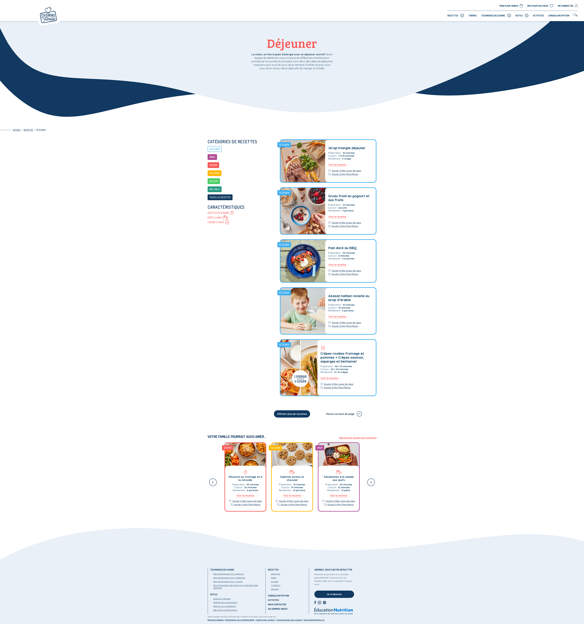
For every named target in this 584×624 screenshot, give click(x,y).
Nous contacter (277, 604)
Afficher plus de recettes (292, 413)
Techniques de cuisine (222, 569)
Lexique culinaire (222, 598)
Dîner (212, 157)
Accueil (17, 130)
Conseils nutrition (278, 595)
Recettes (28, 130)
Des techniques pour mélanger (229, 577)
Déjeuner (41, 130)
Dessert (213, 181)
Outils (213, 594)
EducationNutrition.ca (314, 620)
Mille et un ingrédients (224, 606)
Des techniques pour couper (228, 581)
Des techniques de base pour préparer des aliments (235, 586)
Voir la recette (337, 164)
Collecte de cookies (265, 620)
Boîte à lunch (215, 217)
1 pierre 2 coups (216, 222)
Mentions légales (216, 620)
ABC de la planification (225, 610)
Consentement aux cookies (289, 620)
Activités (273, 600)
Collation (214, 173)
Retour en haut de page (340, 413)
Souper (213, 165)
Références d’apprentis (225, 602)
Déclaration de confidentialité (240, 620)
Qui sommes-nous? (278, 608)
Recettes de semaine (218, 212)
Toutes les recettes (220, 197)
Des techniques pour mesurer (228, 574)
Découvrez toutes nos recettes (357, 437)
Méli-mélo (214, 189)
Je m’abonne (334, 594)
